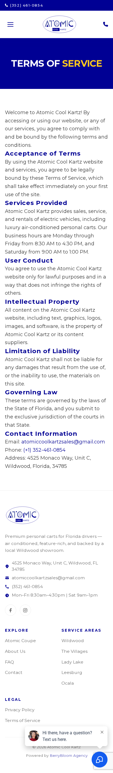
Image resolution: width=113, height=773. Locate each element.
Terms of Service (22, 720)
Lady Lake (72, 662)
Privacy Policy (20, 709)
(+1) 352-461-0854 (44, 450)
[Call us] (105, 24)
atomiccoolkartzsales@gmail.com (63, 442)
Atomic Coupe (20, 640)
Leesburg (71, 672)
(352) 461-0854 (27, 586)
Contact (13, 672)
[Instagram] (25, 610)
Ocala (67, 683)
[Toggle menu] (10, 24)
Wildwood (72, 640)
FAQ (9, 662)
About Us (15, 651)
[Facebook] (10, 610)
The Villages (74, 651)
